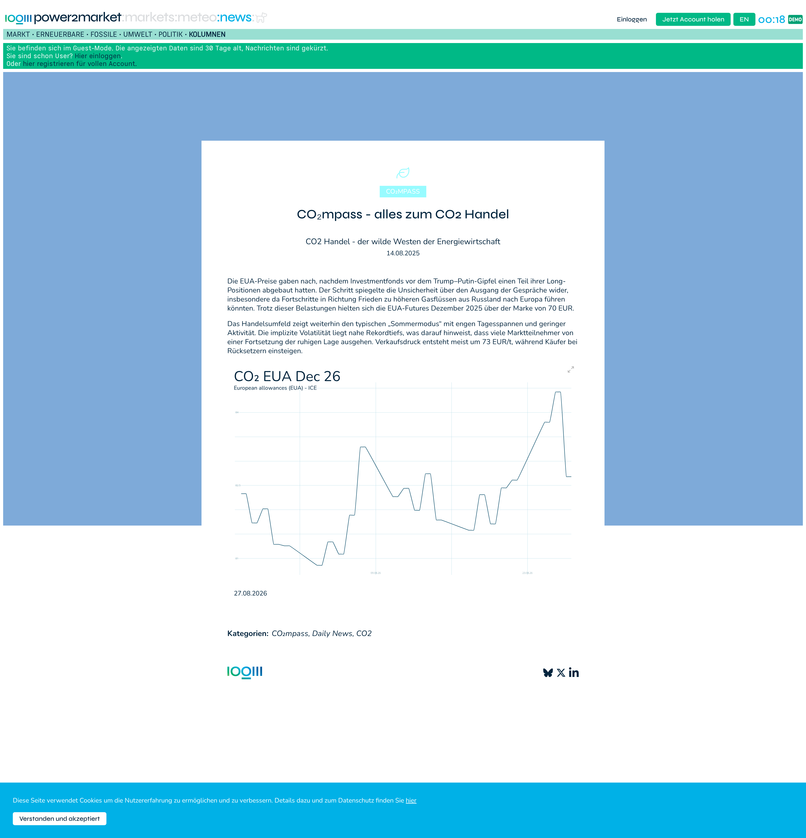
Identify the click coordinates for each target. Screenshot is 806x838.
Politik (170, 34)
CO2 (364, 633)
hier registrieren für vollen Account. (80, 63)
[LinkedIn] (574, 672)
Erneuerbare (60, 34)
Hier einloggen (98, 56)
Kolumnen (207, 34)
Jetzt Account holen (693, 19)
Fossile (103, 34)
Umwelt (137, 34)
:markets (147, 17)
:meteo (195, 17)
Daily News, (333, 633)
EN (744, 19)
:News (234, 17)
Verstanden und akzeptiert (59, 818)
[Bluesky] (548, 673)
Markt (18, 34)
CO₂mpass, (291, 633)
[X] (561, 673)
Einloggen (632, 19)
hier (411, 800)
